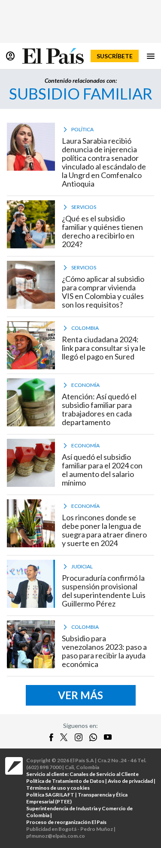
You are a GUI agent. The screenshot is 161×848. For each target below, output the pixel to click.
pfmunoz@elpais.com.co (55, 836)
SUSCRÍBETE (115, 56)
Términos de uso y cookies (58, 788)
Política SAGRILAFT (50, 794)
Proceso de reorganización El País (66, 822)
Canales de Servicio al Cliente (104, 774)
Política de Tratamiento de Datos (65, 781)
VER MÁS (80, 695)
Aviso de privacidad (130, 781)
